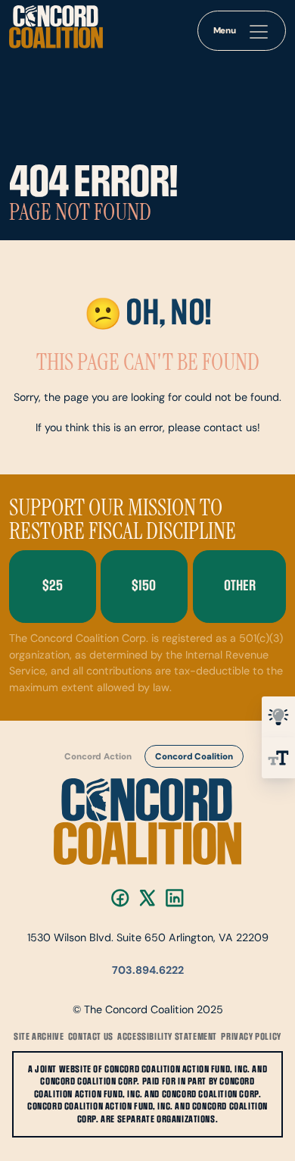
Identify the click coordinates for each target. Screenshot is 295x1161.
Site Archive (39, 1037)
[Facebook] (120, 898)
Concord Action (98, 757)
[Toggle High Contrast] (278, 716)
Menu (225, 31)
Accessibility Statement (167, 1037)
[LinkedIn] (174, 898)
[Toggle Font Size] (278, 757)
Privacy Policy (251, 1037)
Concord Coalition (193, 757)
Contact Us (90, 1037)
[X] (147, 898)
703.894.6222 (148, 971)
